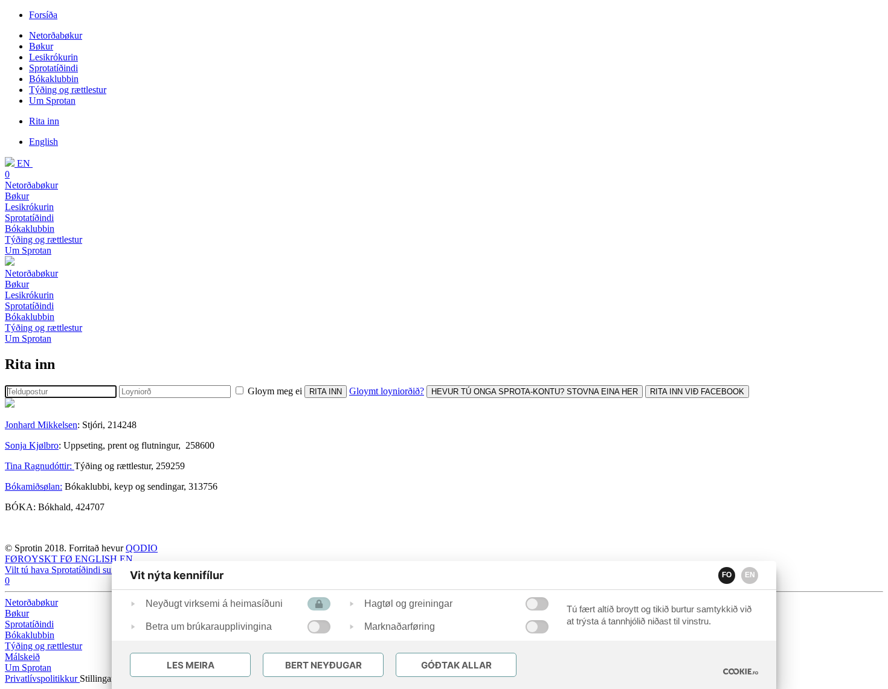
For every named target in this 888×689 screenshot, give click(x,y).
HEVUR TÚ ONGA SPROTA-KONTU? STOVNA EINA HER (534, 391)
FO (727, 575)
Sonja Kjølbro (32, 445)
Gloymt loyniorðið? (386, 391)
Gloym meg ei (274, 391)
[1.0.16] (740, 671)
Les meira (190, 665)
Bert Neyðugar (323, 665)
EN (750, 575)
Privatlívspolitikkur (42, 678)
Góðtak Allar (456, 665)
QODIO (142, 548)
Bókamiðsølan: (33, 486)
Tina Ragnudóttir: (39, 466)
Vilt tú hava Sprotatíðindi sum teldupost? (82, 570)
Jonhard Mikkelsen (41, 425)
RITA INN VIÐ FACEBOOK (697, 391)
